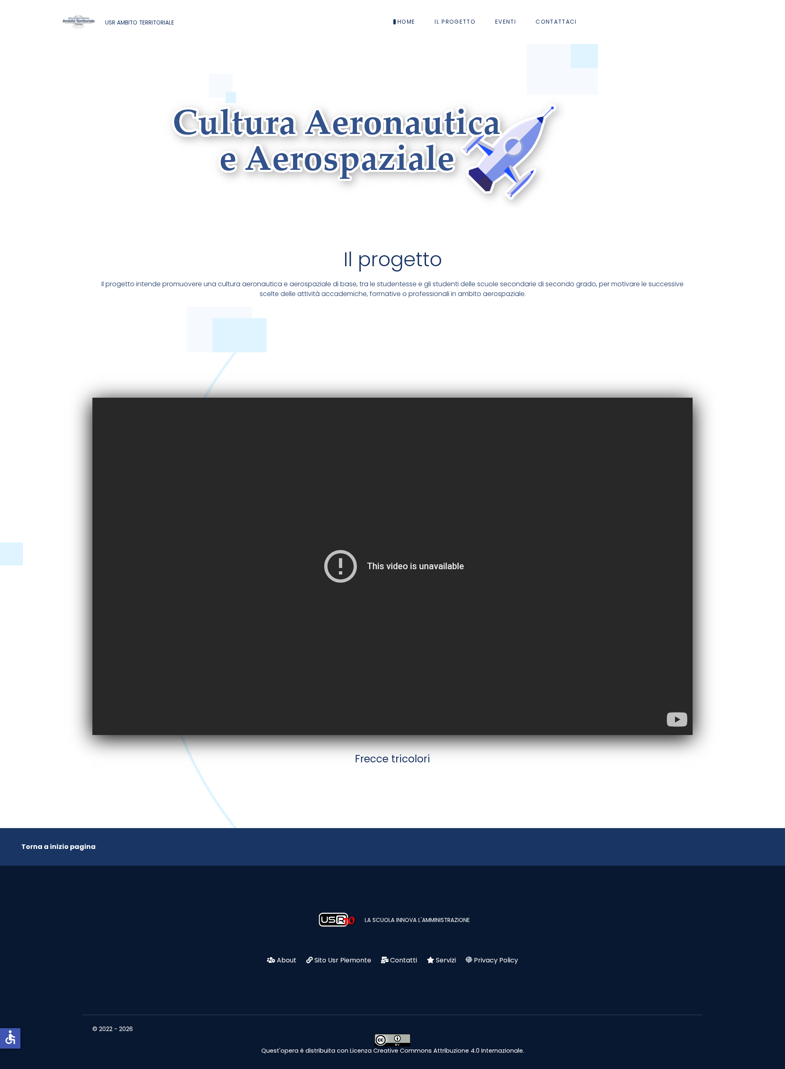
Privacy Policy (496, 960)
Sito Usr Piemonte (342, 960)
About (286, 960)
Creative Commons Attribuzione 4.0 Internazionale (448, 1051)
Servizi (446, 960)
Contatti (403, 960)
